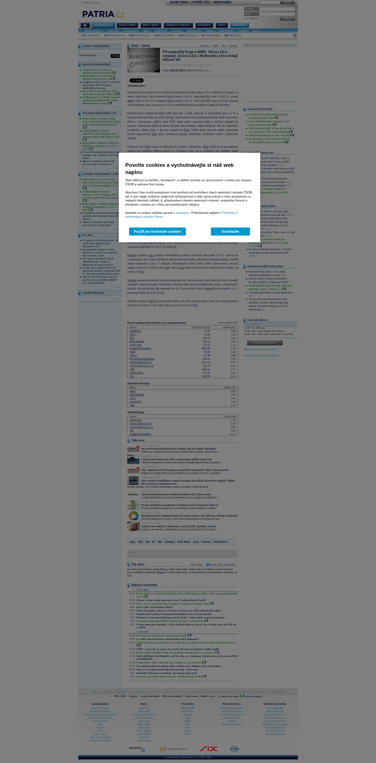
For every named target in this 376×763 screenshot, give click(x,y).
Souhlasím (230, 231)
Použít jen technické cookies (157, 231)
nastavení (182, 212)
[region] (189, 198)
